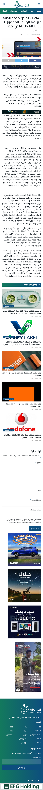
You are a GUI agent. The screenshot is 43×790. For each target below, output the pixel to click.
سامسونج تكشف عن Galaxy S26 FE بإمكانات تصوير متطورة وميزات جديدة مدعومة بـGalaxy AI (22, 312)
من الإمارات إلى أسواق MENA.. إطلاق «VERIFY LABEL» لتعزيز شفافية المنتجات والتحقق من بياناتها (22, 343)
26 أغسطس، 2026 (35, 378)
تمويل (25, 734)
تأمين (25, 730)
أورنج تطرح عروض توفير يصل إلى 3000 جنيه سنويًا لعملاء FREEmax (23, 405)
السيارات (38, 742)
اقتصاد (5, 11)
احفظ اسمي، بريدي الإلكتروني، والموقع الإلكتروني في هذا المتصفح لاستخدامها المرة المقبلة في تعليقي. (23, 520)
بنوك (25, 726)
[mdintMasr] (24, 585)
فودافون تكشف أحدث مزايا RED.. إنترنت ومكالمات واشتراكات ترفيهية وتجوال (22, 436)
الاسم (38, 490)
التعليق (38, 462)
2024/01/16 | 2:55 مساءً (33, 34)
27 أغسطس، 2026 (35, 316)
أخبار (32, 11)
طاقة (11, 726)
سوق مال (13, 11)
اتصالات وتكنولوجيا (8, 306)
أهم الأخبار (24, 11)
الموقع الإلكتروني (35, 510)
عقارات (11, 730)
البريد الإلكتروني (35, 500)
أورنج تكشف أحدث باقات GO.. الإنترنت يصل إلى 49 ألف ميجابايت (21, 374)
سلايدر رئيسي (23, 738)
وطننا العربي (9, 734)
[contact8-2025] (24, 549)
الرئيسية (39, 11)
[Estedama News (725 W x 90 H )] (21, 66)
